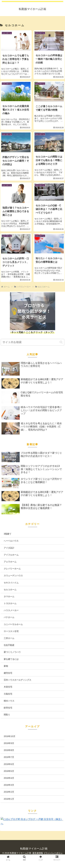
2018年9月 (9, 743)
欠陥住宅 (8, 694)
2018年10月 (9, 736)
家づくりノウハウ (12, 652)
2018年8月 (9, 750)
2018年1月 (9, 799)
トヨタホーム (10, 603)
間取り (7, 714)
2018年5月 (9, 771)
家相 (6, 666)
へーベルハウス (11, 541)
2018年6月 (9, 764)
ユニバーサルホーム (13, 624)
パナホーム (9, 617)
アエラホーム (10, 561)
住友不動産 (9, 645)
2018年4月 (9, 778)
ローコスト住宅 (11, 631)
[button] (61, 342)
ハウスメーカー (11, 610)
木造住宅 (8, 687)
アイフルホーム (11, 555)
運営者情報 (37, 853)
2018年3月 (9, 785)
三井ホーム (9, 638)
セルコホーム (10, 589)
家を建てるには (11, 659)
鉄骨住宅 (8, 707)
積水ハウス (9, 701)
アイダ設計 (9, 548)
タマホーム (9, 596)
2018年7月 (9, 757)
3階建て (7, 534)
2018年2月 (9, 792)
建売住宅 (8, 673)
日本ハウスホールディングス (17, 680)
